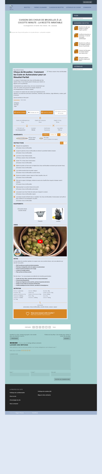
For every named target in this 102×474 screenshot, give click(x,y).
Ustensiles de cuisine (73, 7)
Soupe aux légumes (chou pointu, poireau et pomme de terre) (33, 282)
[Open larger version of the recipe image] (57, 81)
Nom (11, 372)
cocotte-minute (22, 210)
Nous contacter (14, 403)
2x (62, 134)
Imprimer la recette (20, 112)
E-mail (33, 372)
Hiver (41, 25)
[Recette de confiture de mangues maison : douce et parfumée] (76, 44)
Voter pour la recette (15, 350)
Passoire (40, 221)
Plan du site (13, 396)
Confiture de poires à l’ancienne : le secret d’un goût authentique (85, 36)
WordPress (35, 413)
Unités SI (46, 134)
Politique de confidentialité (17, 392)
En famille (36, 25)
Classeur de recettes (56, 7)
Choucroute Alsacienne (22, 280)
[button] (14, 100)
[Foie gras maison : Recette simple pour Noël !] (76, 59)
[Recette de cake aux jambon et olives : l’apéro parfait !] (76, 28)
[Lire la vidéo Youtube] (40, 241)
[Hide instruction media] (65, 143)
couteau (58, 221)
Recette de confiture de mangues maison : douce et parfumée (85, 44)
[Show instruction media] (61, 143)
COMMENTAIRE (14, 354)
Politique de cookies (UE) (44, 391)
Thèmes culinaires (40, 7)
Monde (45, 25)
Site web (53, 372)
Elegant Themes (20, 413)
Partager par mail (34, 112)
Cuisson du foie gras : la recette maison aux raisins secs (85, 52)
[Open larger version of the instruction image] (24, 148)
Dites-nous (33, 314)
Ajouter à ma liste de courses (61, 112)
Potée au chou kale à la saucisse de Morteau (28, 283)
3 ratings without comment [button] (34, 343)
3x (65, 134)
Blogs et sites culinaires (44, 395)
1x (59, 134)
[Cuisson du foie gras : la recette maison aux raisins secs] (76, 51)
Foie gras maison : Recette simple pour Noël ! (84, 59)
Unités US (53, 134)
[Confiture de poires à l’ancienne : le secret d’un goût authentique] (76, 35)
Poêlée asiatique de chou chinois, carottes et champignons (32, 285)
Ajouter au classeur (48, 112)
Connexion (87, 7)
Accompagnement (28, 25)
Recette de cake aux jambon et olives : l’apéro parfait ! (84, 28)
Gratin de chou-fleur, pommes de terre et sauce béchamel (31, 278)
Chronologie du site (15, 400)
